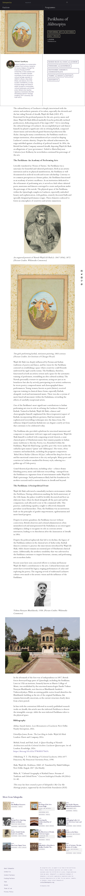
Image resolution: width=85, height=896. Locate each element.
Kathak (69, 76)
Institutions (22, 826)
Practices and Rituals (18, 824)
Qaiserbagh (65, 66)
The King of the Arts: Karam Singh (45, 805)
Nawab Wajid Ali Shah (57, 62)
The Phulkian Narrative (18, 804)
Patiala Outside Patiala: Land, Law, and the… (18, 833)
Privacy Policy (8, 891)
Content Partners (9, 875)
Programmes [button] (50, 7)
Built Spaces (53, 36)
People (20, 806)
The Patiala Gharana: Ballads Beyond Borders (73, 805)
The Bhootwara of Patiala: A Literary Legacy (46, 833)
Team (5, 881)
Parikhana (52, 66)
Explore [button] (6, 7)
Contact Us (7, 871)
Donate (6, 885)
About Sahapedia (9, 868)
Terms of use (8, 888)
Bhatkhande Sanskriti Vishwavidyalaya (58, 71)
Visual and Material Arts (45, 809)
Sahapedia (7, 2)
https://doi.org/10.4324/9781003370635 (30, 751)
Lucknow (74, 62)
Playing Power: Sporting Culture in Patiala (18, 821)
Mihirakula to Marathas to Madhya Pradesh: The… (46, 846)
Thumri (51, 76)
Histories (70, 32)
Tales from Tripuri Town (18, 845)
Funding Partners (9, 878)
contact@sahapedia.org (47, 882)
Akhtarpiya (53, 80)
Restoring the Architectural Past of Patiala (44, 822)
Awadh (60, 76)
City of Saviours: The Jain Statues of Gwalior (73, 846)
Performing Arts (55, 32)
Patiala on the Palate (72, 832)
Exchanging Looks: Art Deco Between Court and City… (74, 822)
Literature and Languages (43, 836)
